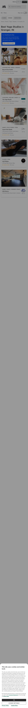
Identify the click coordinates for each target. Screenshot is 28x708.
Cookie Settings (14, 703)
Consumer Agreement (13, 695)
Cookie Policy (14, 705)
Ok (14, 700)
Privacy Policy (6, 696)
